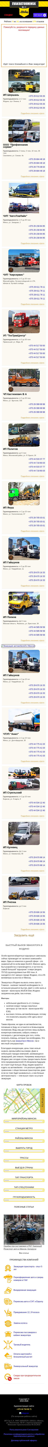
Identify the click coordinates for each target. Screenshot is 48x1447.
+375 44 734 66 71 (24, 1409)
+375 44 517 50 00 (37, 346)
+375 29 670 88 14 (37, 857)
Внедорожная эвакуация (25, 1290)
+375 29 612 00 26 (37, 96)
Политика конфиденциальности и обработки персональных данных (24, 1435)
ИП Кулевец (10, 847)
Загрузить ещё (24, 935)
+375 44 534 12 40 (37, 803)
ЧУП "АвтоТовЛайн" (15, 216)
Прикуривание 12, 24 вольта (26, 1312)
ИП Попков (9, 617)
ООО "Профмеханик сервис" (15, 146)
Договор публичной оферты (24, 1440)
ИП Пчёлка (9, 902)
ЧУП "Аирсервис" (13, 275)
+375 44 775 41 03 (37, 744)
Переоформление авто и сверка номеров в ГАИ (28, 1278)
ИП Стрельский (12, 793)
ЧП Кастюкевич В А (15, 394)
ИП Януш (8, 507)
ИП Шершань (11, 95)
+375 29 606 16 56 (37, 912)
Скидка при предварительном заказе (27, 1377)
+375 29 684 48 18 (37, 159)
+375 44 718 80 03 (37, 463)
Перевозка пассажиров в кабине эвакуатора (25, 1333)
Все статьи (24, 1253)
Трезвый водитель (22, 1345)
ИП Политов (10, 449)
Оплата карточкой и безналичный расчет (23, 1355)
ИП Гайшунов (11, 562)
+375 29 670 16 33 (37, 572)
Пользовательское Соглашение (24, 1430)
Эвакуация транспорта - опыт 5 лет (28, 1267)
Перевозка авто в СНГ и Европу (28, 1301)
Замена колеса (20, 1323)
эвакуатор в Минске (25, 1041)
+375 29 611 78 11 (37, 287)
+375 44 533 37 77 (37, 459)
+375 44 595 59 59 (37, 627)
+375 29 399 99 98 (37, 404)
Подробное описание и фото (32, 113)
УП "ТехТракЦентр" (14, 335)
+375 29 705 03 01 (37, 518)
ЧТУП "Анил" (11, 734)
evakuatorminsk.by (24, 9)
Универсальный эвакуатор (26, 1366)
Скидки (8, 15)
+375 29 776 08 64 (37, 167)
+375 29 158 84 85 (37, 226)
